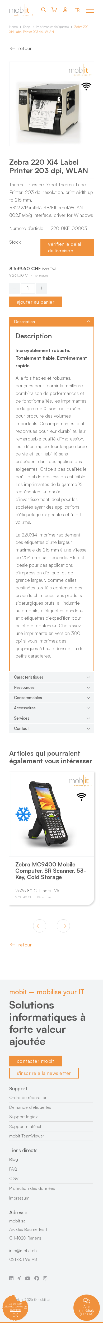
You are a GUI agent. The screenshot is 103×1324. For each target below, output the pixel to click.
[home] (21, 9)
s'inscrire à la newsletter (44, 1073)
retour (25, 48)
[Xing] (19, 1278)
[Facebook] (36, 1278)
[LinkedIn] (11, 1278)
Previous (39, 925)
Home (13, 27)
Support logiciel (24, 1116)
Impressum (19, 1198)
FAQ (13, 1169)
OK (15, 1315)
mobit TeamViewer (26, 1136)
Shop (26, 27)
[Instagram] (45, 1278)
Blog (13, 1159)
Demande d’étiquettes (30, 1107)
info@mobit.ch (23, 1250)
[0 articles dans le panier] (54, 9)
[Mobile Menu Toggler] (90, 10)
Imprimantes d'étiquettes (52, 27)
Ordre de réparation (28, 1097)
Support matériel (25, 1126)
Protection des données (32, 1188)
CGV (13, 1178)
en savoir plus (18, 1308)
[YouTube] (27, 1278)
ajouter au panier (36, 302)
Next (63, 925)
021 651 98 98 (23, 1259)
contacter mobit (35, 1061)
